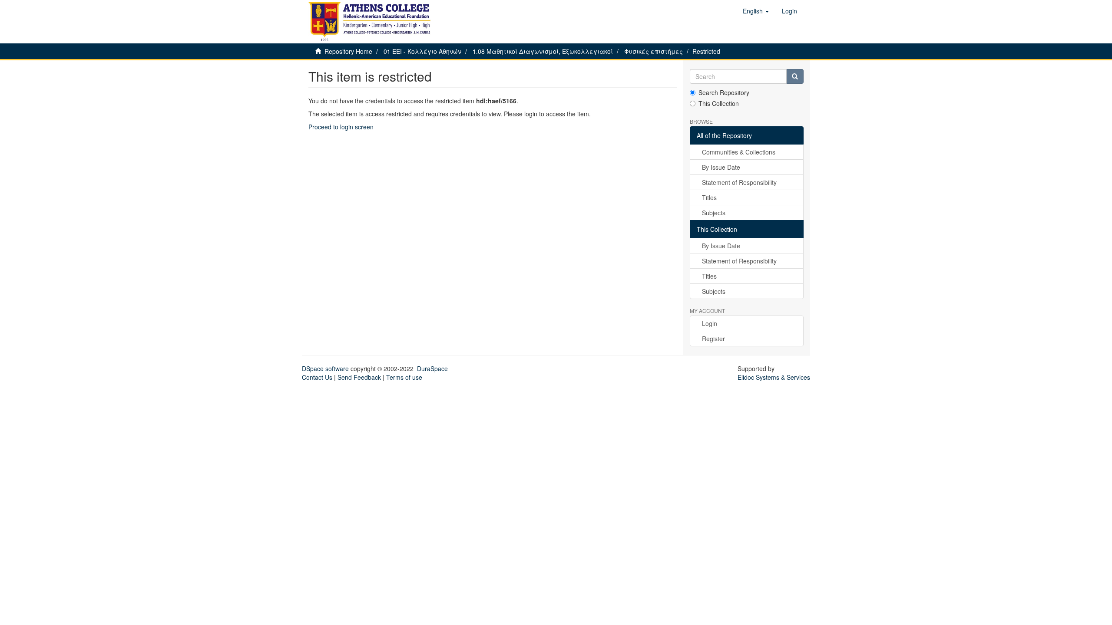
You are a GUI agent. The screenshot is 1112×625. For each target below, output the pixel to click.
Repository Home (348, 51)
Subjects (713, 212)
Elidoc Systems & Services (774, 377)
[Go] (795, 76)
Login (709, 323)
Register (713, 338)
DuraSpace (432, 368)
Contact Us (317, 377)
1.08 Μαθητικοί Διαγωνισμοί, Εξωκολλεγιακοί (543, 51)
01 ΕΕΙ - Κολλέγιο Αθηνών (422, 51)
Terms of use (404, 377)
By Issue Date (721, 167)
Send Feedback (359, 377)
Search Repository (723, 92)
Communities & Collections (738, 152)
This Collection (718, 103)
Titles (709, 197)
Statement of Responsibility (739, 182)
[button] (755, 11)
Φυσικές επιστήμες (653, 51)
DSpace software (325, 368)
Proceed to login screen (341, 126)
